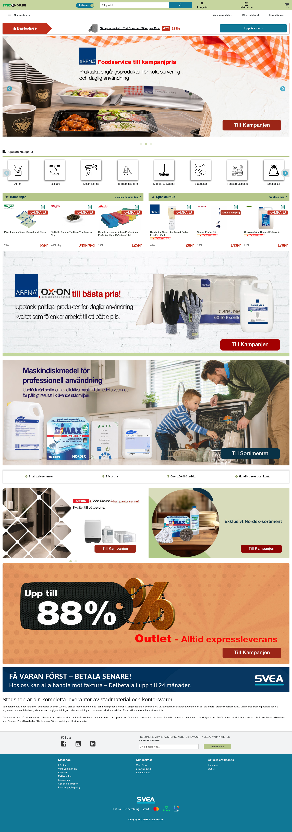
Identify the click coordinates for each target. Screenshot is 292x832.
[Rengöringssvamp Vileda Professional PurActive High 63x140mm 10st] (120, 218)
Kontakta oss (143, 772)
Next (282, 88)
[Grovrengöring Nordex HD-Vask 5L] (266, 218)
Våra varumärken (67, 768)
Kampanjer (214, 765)
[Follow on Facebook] (63, 745)
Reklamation (64, 776)
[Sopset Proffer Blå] (219, 218)
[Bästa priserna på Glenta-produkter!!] (73, 522)
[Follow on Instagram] (78, 745)
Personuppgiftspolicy (69, 787)
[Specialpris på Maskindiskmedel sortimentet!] (146, 412)
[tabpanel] (146, 88)
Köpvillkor (63, 772)
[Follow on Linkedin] (92, 745)
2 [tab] (146, 144)
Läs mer (186, 224)
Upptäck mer (252, 28)
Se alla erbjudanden (127, 197)
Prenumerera (217, 746)
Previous (9, 88)
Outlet (211, 768)
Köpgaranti (64, 780)
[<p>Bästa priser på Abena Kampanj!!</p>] (146, 303)
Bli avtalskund (143, 768)
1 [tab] (141, 144)
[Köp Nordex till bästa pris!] (219, 522)
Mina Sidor (142, 765)
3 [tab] (151, 144)
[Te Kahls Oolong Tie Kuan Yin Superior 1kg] (73, 218)
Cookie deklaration (68, 783)
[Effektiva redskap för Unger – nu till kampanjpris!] (146, 88)
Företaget (63, 765)
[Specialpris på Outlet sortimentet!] (146, 613)
